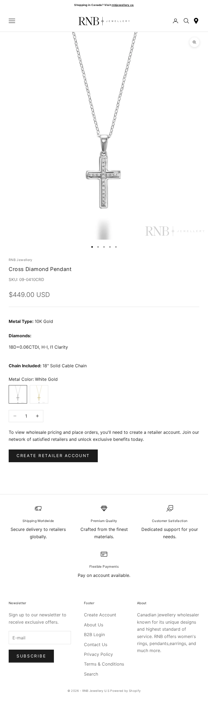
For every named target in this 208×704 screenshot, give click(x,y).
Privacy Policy (98, 654)
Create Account (100, 614)
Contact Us (95, 644)
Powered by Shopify (125, 691)
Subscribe (31, 656)
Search (91, 674)
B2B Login (94, 634)
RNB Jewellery (20, 260)
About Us (93, 624)
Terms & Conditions (104, 664)
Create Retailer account (53, 455)
